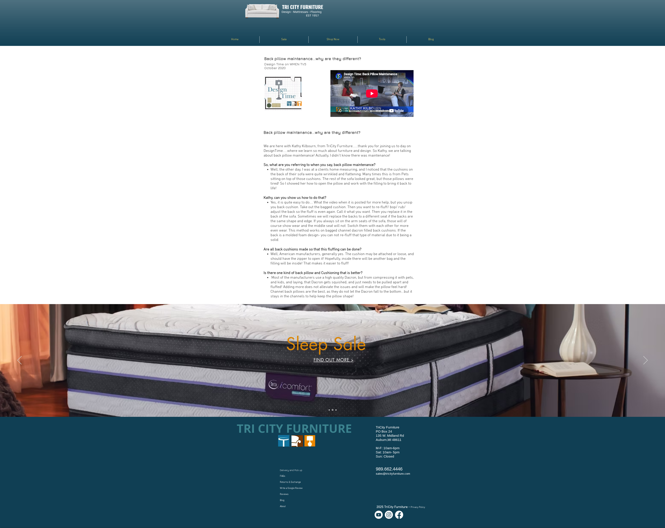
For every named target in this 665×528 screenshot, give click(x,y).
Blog (282, 500)
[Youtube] (379, 515)
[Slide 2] (332, 409)
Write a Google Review (291, 488)
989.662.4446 (389, 469)
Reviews (284, 494)
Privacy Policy (418, 507)
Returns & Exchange (290, 482)
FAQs (282, 476)
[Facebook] (399, 515)
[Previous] (19, 360)
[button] (333, 39)
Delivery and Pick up (291, 470)
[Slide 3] (335, 409)
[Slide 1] (329, 410)
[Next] (645, 360)
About (283, 506)
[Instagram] (389, 515)
